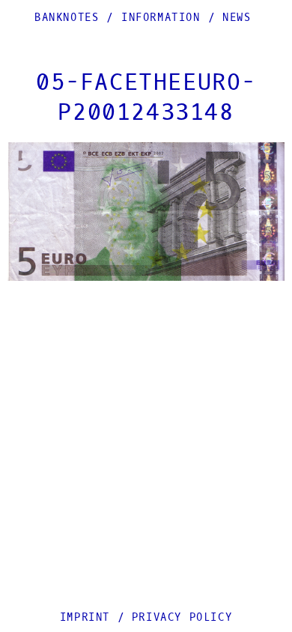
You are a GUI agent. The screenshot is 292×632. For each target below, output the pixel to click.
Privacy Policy (182, 617)
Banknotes (66, 17)
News (236, 17)
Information (161, 17)
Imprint (85, 617)
